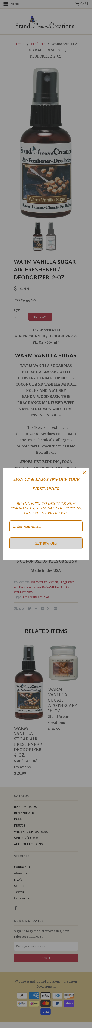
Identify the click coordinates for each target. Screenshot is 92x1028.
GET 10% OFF (46, 543)
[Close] (84, 473)
